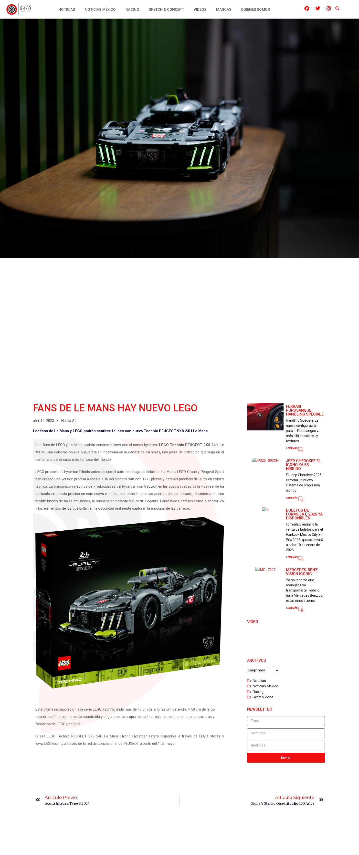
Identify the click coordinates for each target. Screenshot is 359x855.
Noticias (66, 9)
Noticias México (100, 9)
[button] (337, 8)
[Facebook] (307, 8)
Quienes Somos (255, 9)
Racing (132, 9)
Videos (200, 9)
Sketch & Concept (166, 9)
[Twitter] (318, 8)
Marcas (223, 9)
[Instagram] (329, 8)
